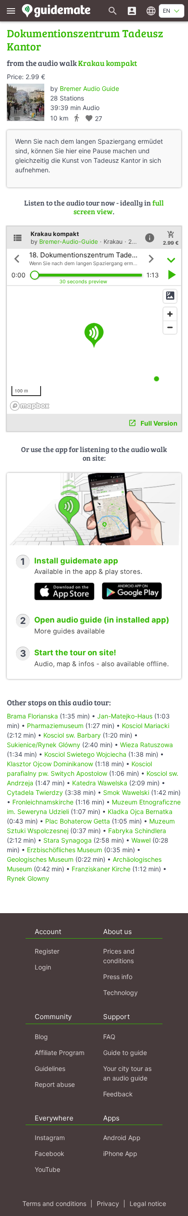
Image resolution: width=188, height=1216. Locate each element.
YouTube (47, 1169)
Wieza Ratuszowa (146, 745)
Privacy (108, 1203)
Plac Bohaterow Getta (77, 821)
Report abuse (55, 1084)
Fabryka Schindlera (137, 830)
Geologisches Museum (40, 859)
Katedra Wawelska (99, 783)
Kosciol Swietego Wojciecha (85, 754)
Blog (41, 1036)
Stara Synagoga (67, 840)
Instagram (50, 1137)
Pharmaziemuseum (55, 725)
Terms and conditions (54, 1203)
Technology (120, 992)
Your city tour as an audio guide (127, 1073)
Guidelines (50, 1068)
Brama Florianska (32, 716)
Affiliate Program (59, 1052)
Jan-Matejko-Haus (124, 716)
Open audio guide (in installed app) (101, 619)
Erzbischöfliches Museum (64, 850)
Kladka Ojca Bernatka (140, 811)
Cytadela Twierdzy (35, 792)
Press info (117, 976)
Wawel (141, 840)
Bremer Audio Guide (89, 88)
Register (47, 951)
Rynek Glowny (28, 878)
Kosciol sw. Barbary (72, 735)
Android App (122, 1137)
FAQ (109, 1036)
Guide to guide (125, 1052)
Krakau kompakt (107, 63)
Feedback (118, 1094)
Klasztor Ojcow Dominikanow (50, 764)
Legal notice (148, 1203)
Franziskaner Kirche (101, 869)
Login (43, 967)
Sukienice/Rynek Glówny (43, 745)
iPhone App (120, 1153)
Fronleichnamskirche (42, 802)
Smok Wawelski (126, 792)
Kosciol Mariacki (145, 725)
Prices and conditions (119, 956)
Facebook (49, 1153)
